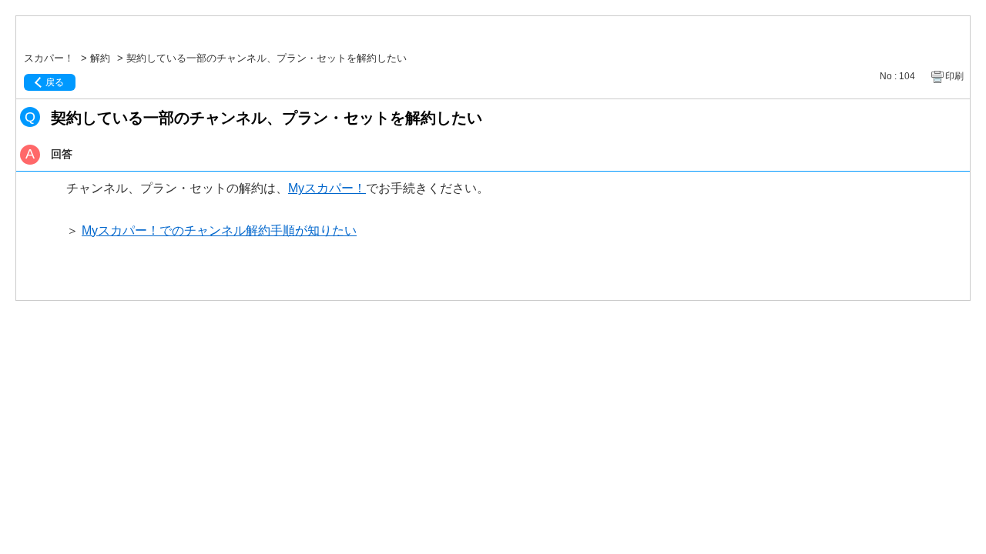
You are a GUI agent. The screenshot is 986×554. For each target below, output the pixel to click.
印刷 (954, 76)
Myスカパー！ (327, 188)
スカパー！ (49, 58)
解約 (100, 58)
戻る (54, 82)
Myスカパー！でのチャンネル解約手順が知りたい (219, 230)
